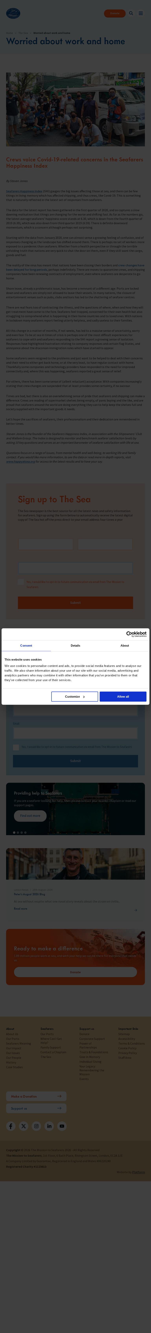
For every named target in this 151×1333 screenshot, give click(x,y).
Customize (72, 696)
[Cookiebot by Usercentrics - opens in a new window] (129, 634)
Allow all (123, 696)
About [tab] (125, 645)
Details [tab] (75, 645)
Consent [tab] (26, 645)
